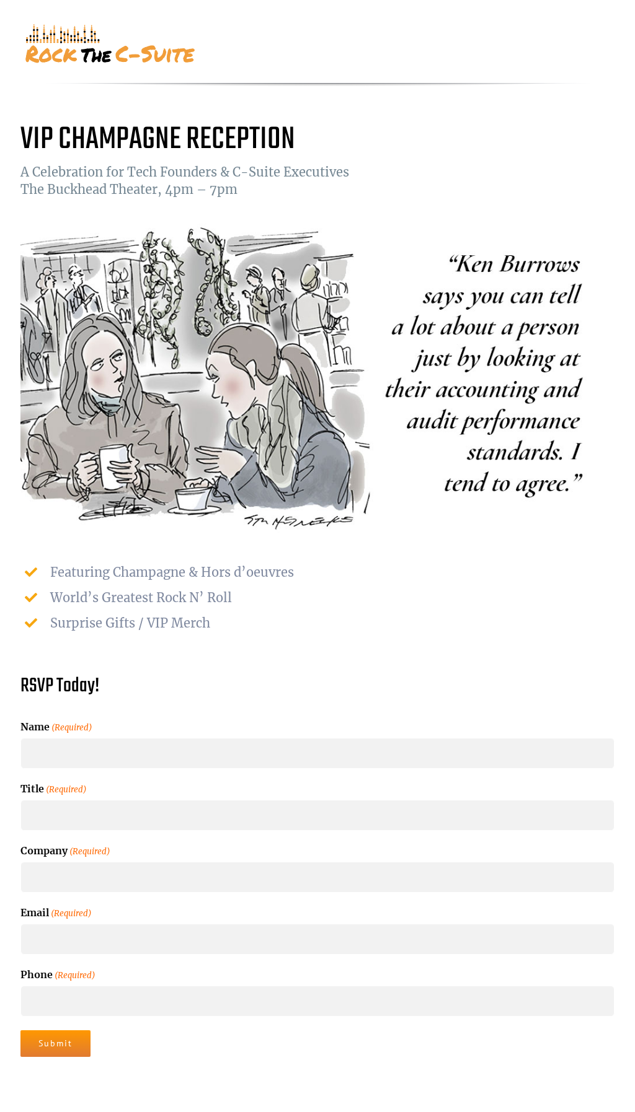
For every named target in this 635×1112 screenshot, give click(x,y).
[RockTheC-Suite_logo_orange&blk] (112, 28)
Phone (57, 974)
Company (65, 850)
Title (53, 788)
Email (56, 912)
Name (56, 726)
